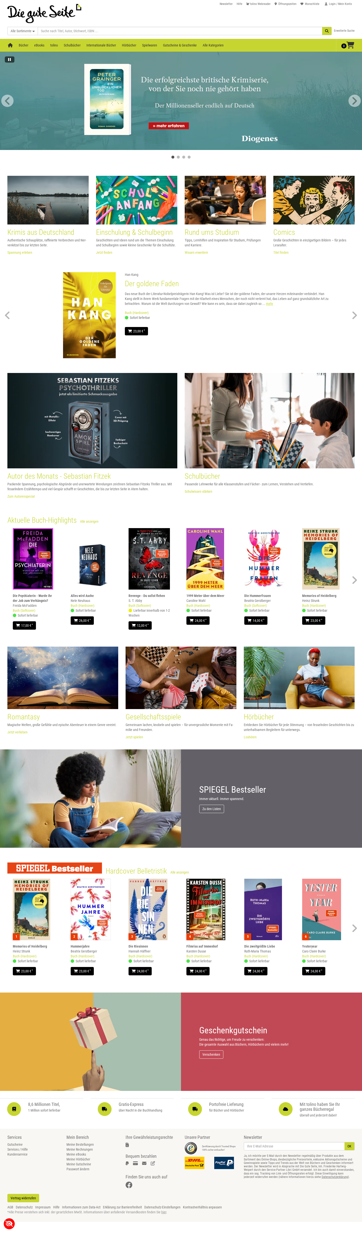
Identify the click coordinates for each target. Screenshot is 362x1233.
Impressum (43, 1207)
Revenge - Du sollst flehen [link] (147, 596)
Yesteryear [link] (309, 946)
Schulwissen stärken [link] (198, 491)
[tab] (172, 157)
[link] (181, 101)
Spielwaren (149, 45)
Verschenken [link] (211, 1054)
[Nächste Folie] (354, 101)
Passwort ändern (77, 1169)
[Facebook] (130, 1186)
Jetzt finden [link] (104, 252)
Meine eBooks (76, 1154)
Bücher (23, 45)
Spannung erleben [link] (19, 252)
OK (349, 1146)
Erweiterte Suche (344, 30)
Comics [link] (284, 232)
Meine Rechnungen (79, 1149)
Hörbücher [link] (259, 717)
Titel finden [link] (281, 252)
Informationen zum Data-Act (81, 1207)
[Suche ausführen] (327, 31)
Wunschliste (312, 4)
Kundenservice (17, 1154)
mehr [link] (269, 304)
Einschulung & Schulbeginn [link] (134, 232)
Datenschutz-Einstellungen (162, 1207)
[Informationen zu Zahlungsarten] (225, 1163)
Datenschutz (24, 1207)
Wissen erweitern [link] (196, 252)
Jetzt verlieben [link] (17, 732)
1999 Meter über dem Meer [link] (205, 596)
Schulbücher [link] (202, 476)
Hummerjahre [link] (80, 946)
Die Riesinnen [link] (138, 946)
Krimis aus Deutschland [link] (40, 232)
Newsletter (226, 4)
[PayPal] (128, 1163)
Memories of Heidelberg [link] (319, 596)
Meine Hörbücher (78, 1159)
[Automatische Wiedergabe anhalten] (9, 61)
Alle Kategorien (213, 45)
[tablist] (181, 157)
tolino (54, 45)
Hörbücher (129, 45)
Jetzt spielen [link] (134, 737)
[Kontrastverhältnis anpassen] (9, 1223)
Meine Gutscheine (78, 1164)
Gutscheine (15, 1144)
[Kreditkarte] (136, 1163)
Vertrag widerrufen (23, 1198)
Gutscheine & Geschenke (180, 45)
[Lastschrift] (154, 1163)
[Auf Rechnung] (145, 1163)
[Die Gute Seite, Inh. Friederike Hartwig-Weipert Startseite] (44, 11)
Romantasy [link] (23, 717)
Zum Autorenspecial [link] (21, 496)
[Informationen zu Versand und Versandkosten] (196, 1163)
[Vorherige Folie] (7, 101)
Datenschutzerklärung (335, 1177)
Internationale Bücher (101, 45)
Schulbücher (72, 45)
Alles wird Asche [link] (82, 596)
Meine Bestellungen (80, 1144)
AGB (10, 1207)
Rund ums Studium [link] (212, 232)
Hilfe (239, 4)
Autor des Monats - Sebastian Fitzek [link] (59, 476)
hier (163, 1212)
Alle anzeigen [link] (89, 521)
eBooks (39, 45)
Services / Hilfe (17, 1149)
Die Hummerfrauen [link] (257, 596)
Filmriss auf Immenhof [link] (202, 946)
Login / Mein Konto (340, 4)
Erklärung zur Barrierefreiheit (122, 1207)
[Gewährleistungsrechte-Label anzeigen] (129, 1144)
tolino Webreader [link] (260, 4)
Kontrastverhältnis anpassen (202, 1207)
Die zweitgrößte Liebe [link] (259, 946)
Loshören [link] (250, 737)
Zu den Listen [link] (211, 809)
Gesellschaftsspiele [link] (153, 717)
